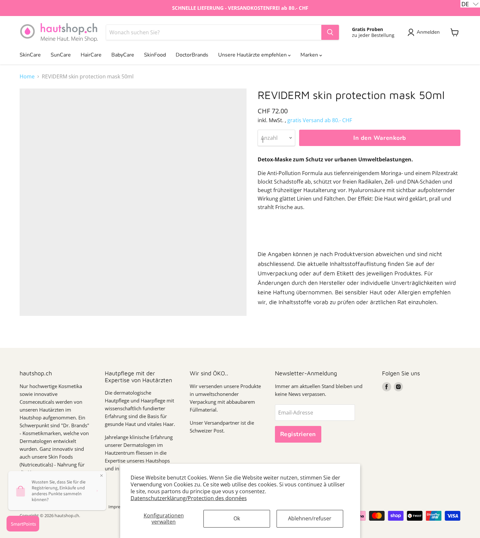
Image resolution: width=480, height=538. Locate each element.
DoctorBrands (192, 54)
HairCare (91, 54)
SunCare (61, 54)
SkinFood (155, 54)
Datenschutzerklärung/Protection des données (189, 498)
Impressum (119, 507)
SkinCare (30, 54)
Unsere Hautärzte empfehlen (253, 54)
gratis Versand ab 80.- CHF (319, 120)
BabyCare (122, 54)
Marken (309, 54)
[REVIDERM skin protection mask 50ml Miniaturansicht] (32, 335)
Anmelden (428, 32)
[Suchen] (330, 32)
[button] (470, 4)
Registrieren (298, 434)
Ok (236, 518)
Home (27, 76)
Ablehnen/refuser (309, 518)
